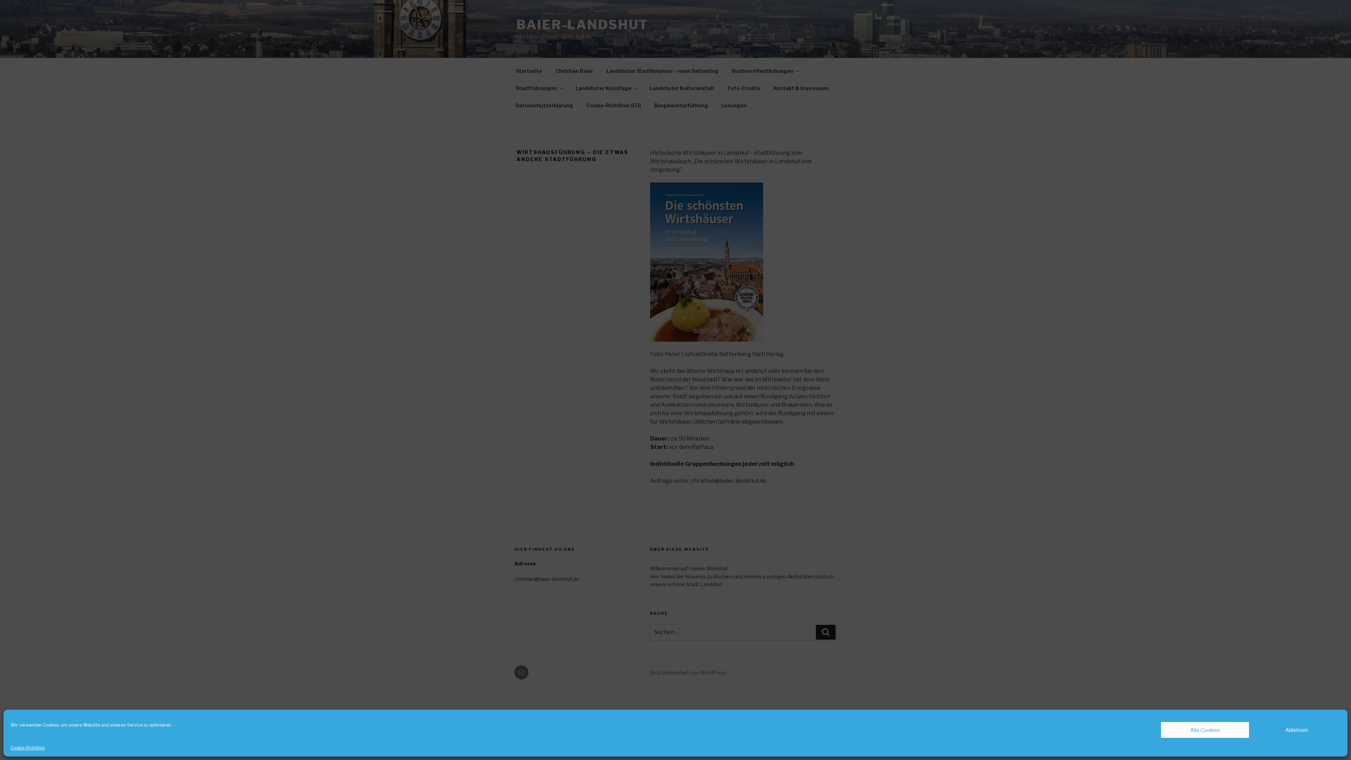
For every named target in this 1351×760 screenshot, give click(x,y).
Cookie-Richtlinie (28, 747)
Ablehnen (1296, 730)
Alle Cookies (1205, 730)
